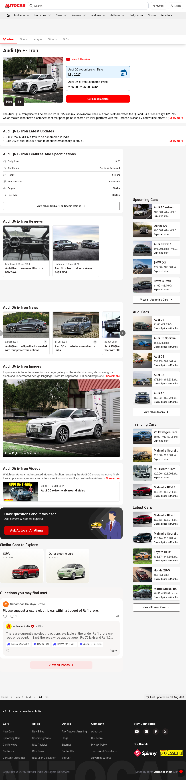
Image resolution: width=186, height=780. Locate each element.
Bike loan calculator (44, 757)
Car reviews (10, 744)
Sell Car (66, 757)
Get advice (167, 15)
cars (17, 697)
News (59, 15)
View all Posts (59, 665)
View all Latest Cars (154, 607)
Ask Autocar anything (74, 731)
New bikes (38, 731)
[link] (142, 211)
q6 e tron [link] (42, 697)
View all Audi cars (154, 412)
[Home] (8, 15)
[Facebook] (156, 731)
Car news (8, 751)
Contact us (68, 751)
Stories (152, 15)
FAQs (66, 39)
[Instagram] (146, 731)
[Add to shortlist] (58, 62)
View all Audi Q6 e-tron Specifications (59, 206)
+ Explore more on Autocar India (22, 711)
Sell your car (137, 15)
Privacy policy (99, 744)
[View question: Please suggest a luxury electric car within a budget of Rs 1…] (61, 628)
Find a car (19, 15)
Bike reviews (39, 744)
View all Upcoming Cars (154, 299)
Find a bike (40, 15)
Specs (24, 39)
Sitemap (67, 744)
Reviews (76, 15)
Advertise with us (101, 757)
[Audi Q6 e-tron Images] (33, 80)
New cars (8, 731)
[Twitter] (165, 731)
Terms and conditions (104, 751)
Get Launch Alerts (98, 98)
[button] (78, 59)
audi (28, 697)
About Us (96, 731)
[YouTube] (137, 731)
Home (4, 697)
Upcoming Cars (11, 738)
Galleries (115, 15)
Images (38, 39)
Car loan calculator (14, 757)
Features (96, 15)
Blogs (65, 738)
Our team (97, 738)
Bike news (38, 751)
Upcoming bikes (41, 738)
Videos (52, 39)
